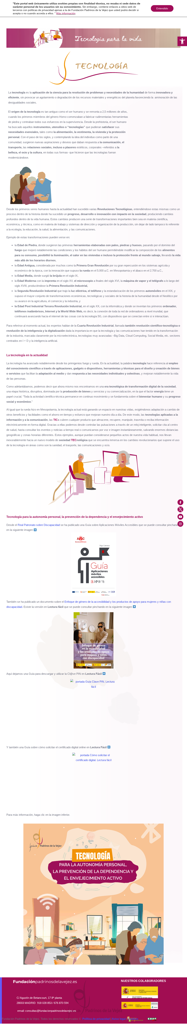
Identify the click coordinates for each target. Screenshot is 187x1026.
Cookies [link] (133, 1018)
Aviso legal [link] (119, 1018)
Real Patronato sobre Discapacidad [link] (39, 524)
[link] (182, 41)
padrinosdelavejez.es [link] (45, 981)
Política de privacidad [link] (96, 1018)
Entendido (162, 8)
